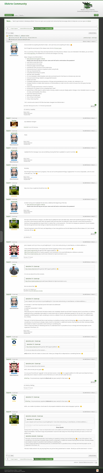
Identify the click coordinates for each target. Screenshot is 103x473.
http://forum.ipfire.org (30, 252)
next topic (94, 37)
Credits (20, 470)
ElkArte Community (16, 3)
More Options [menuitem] (92, 33)
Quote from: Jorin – (33, 341)
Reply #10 (8, 294)
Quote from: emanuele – (34, 416)
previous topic (87, 37)
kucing (14, 120)
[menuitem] (97, 15)
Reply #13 (8, 392)
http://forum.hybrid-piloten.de (32, 254)
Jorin (14, 264)
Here (30, 24)
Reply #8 (8, 242)
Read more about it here (13, 24)
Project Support (14, 28)
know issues (58, 48)
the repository (31, 53)
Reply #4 (8, 165)
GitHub (89, 21)
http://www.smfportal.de (30, 250)
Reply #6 (8, 199)
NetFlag (14, 339)
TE (14, 244)
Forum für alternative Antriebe (36, 291)
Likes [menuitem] (94, 106)
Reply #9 (8, 262)
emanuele (14, 44)
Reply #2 (8, 130)
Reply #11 (8, 336)
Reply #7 (8, 216)
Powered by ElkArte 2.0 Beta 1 (11, 470)
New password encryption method (36, 58)
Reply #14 (8, 411)
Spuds (14, 185)
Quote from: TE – (32, 266)
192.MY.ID (26, 127)
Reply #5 (8, 183)
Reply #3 (8, 148)
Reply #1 (8, 118)
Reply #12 (8, 359)
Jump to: (76, 462)
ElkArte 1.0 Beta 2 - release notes (43, 28)
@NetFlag (26, 378)
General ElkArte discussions (26, 28)
